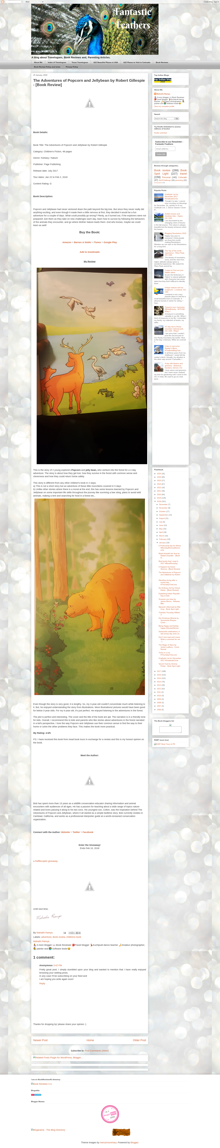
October (162, 511)
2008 (159, 703)
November (163, 508)
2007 (159, 706)
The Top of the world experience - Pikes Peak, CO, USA (175, 253)
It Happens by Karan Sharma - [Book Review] (169, 568)
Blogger (134, 1142)
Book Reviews (162, 62)
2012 (159, 689)
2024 (159, 480)
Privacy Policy (72, 67)
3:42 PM (57, 965)
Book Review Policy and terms (47, 67)
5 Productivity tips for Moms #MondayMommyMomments (170, 548)
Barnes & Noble (82, 242)
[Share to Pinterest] (79, 933)
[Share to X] (74, 933)
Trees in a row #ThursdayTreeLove (168, 654)
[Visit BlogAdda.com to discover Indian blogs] (36, 1095)
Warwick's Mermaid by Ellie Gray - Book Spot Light (169, 608)
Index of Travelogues (57, 62)
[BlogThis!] (72, 933)
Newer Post (40, 1040)
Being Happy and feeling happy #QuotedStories (169, 627)
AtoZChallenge (165, 180)
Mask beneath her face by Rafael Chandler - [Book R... (169, 555)
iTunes (97, 242)
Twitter (76, 832)
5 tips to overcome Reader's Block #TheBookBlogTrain (173, 348)
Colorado (182, 177)
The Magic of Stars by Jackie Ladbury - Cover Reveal (169, 647)
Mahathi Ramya (163, 94)
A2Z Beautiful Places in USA (105, 62)
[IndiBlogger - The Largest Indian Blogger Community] (121, 1135)
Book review (59, 937)
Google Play (110, 242)
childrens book (73, 937)
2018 (159, 501)
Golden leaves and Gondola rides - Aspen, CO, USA (174, 216)
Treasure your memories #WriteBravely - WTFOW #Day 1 (175, 309)
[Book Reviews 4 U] (41, 1084)
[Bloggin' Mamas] (110, 1123)
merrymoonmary (108, 1142)
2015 (159, 678)
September (164, 515)
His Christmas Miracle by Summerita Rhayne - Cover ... (169, 620)
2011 (159, 692)
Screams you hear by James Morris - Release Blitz (169, 601)
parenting (179, 180)
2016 (159, 675)
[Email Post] (64, 932)
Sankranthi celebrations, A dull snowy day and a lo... (170, 632)
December (163, 504)
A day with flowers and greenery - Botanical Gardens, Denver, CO (174, 365)
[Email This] (70, 933)
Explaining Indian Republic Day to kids (169, 595)
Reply (42, 983)
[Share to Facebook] (77, 933)
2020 (159, 494)
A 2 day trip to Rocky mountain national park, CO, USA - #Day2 (174, 329)
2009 (159, 699)
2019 (159, 498)
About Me (38, 62)
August (162, 518)
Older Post (139, 1040)
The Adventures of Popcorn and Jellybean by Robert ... (170, 574)
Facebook (88, 832)
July (161, 522)
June (161, 525)
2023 (159, 484)
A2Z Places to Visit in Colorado (136, 62)
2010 (159, 696)
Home (90, 1040)
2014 (159, 682)
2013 (159, 685)
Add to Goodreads (90, 252)
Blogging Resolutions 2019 (175, 233)
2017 (159, 671)
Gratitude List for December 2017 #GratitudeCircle (171, 196)
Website (65, 832)
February (163, 539)
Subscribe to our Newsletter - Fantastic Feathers (169, 143)
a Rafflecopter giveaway (45, 861)
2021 (159, 491)
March (162, 536)
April (161, 532)
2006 (159, 710)
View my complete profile (164, 106)
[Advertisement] (170, 424)
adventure (46, 937)
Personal (166, 177)
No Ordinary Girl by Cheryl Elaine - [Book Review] (169, 589)
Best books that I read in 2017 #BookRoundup (168, 562)
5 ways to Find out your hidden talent (174, 271)
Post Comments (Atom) (97, 1050)
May (161, 529)
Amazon (66, 242)
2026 (159, 474)
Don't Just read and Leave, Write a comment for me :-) (169, 639)
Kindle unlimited (160, 133)
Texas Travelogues (80, 62)
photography (158, 182)
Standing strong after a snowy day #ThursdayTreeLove (168, 582)
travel (183, 173)
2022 (159, 487)
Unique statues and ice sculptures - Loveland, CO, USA (175, 290)
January (162, 543)
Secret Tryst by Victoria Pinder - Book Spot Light (169, 665)
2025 (159, 477)
